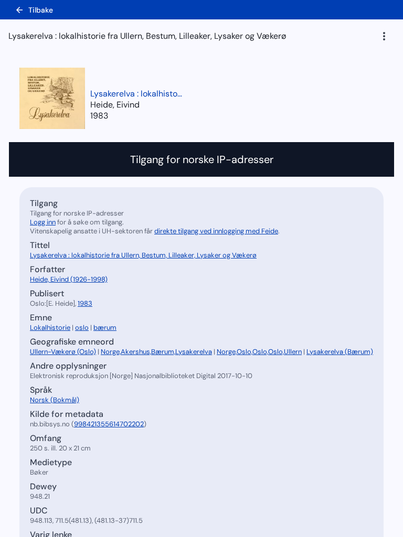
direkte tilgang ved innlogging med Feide (216, 231)
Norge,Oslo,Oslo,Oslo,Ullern (259, 351)
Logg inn (43, 222)
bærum (104, 327)
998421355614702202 (109, 424)
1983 (99, 115)
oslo (82, 327)
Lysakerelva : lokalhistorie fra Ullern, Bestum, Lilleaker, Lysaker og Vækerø (137, 93)
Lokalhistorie (50, 327)
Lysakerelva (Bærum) (339, 351)
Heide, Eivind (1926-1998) (69, 279)
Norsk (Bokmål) (54, 399)
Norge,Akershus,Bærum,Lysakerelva (156, 351)
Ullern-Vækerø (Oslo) (63, 351)
